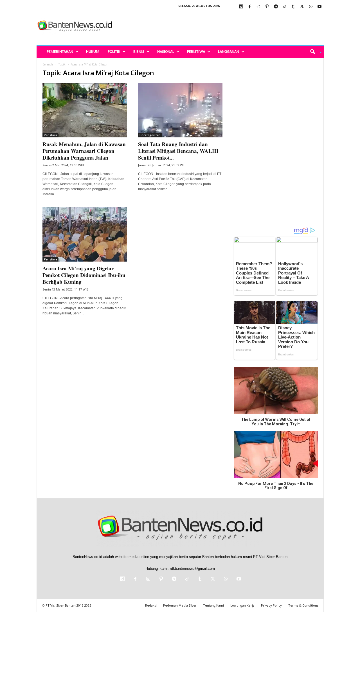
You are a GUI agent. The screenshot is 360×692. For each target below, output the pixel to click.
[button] (313, 52)
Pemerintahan (60, 52)
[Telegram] (276, 7)
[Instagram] (258, 7)
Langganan (228, 52)
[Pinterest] (267, 7)
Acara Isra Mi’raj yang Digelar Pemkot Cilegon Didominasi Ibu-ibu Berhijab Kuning (83, 274)
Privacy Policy (271, 605)
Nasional (165, 52)
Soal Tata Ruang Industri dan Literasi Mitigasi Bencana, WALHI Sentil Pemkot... (178, 150)
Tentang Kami (213, 605)
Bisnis (138, 52)
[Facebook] (249, 7)
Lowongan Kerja (242, 605)
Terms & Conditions (303, 605)
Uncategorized (150, 135)
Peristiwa (196, 52)
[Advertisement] (221, 26)
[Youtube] (319, 7)
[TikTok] (284, 7)
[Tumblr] (293, 7)
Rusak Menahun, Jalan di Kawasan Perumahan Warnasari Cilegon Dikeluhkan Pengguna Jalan (84, 150)
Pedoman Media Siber (180, 605)
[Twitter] (302, 7)
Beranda (47, 64)
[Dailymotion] (241, 7)
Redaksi (151, 605)
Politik (114, 52)
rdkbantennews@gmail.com (192, 568)
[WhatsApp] (310, 7)
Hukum (92, 52)
